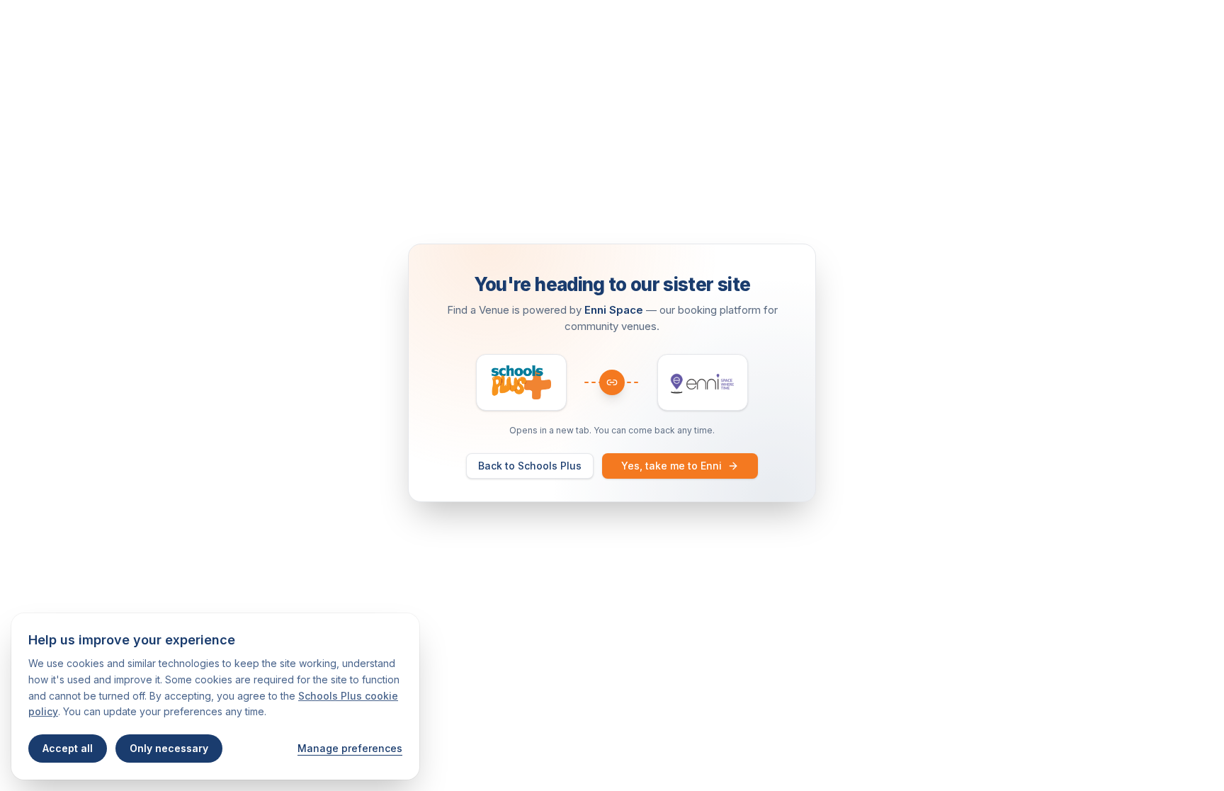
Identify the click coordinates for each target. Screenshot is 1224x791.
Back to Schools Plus (530, 466)
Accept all (67, 748)
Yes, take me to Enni (671, 466)
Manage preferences (350, 748)
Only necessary (169, 748)
